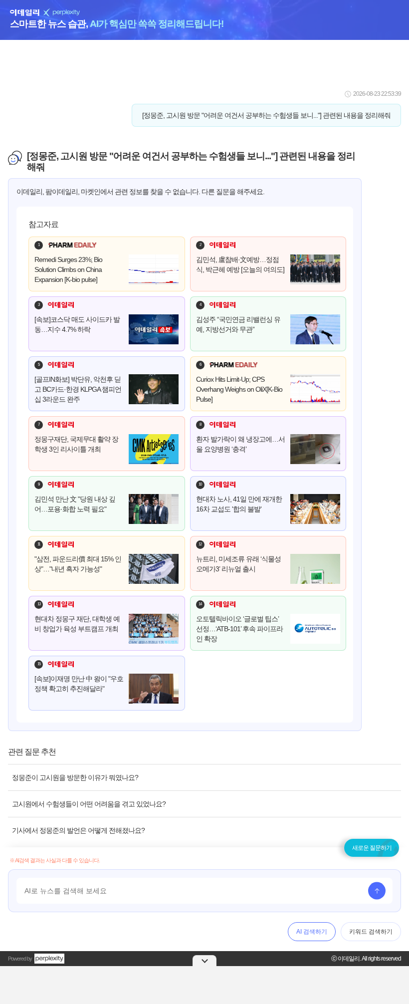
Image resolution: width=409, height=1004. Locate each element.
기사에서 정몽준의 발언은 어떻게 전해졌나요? (78, 830)
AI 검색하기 (311, 931)
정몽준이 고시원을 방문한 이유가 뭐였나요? (75, 777)
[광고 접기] (204, 960)
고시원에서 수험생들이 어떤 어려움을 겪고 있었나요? (89, 804)
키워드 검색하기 (371, 931)
